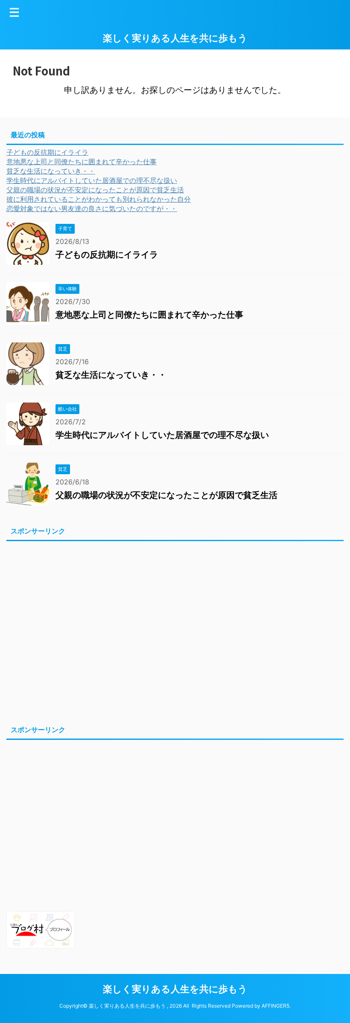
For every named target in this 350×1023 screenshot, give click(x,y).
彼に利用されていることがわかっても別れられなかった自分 (98, 199)
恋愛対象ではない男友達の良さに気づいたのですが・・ (91, 208)
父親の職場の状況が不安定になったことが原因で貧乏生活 (95, 189)
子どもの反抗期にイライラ (47, 152)
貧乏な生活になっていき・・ (50, 171)
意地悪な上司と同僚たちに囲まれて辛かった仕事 (81, 161)
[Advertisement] (175, 631)
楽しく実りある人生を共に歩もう (175, 37)
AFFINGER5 (275, 1006)
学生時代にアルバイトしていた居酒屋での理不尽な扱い (91, 180)
